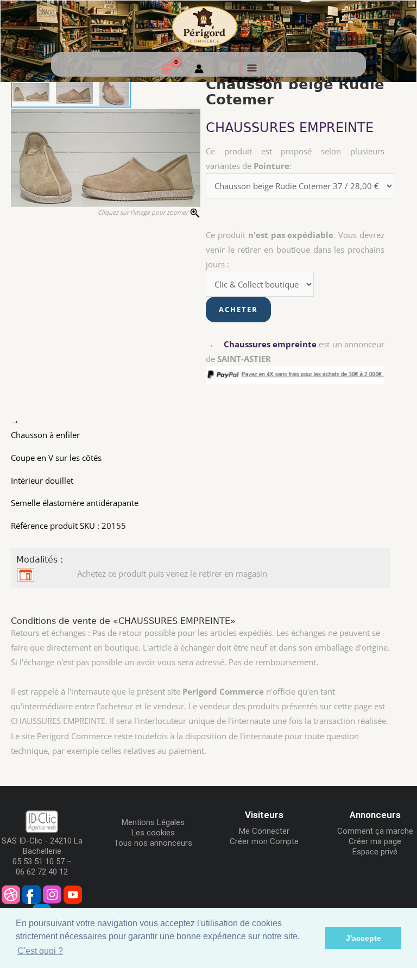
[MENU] (251, 67)
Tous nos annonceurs (153, 843)
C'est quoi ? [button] (40, 950)
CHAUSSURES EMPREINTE (290, 127)
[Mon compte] (199, 70)
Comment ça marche (375, 831)
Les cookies (153, 833)
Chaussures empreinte (270, 344)
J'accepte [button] (363, 938)
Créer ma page (375, 841)
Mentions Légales (153, 822)
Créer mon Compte (264, 841)
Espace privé (374, 852)
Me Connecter (264, 831)
